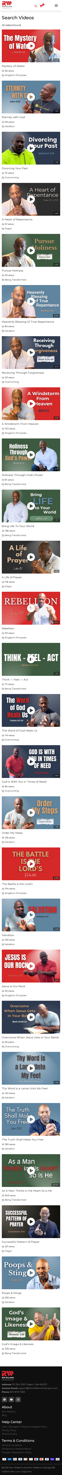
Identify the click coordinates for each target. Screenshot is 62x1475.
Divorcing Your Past (15, 168)
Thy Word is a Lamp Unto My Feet (25, 1088)
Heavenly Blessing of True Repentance (28, 321)
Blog (4, 1415)
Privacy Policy (9, 1430)
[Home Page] (7, 5)
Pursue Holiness (12, 270)
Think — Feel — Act (15, 679)
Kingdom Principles (15, 75)
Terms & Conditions (12, 1445)
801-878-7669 (17, 1392)
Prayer (8, 228)
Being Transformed (15, 279)
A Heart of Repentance (17, 219)
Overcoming (12, 177)
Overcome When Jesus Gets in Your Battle (30, 1037)
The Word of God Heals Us (19, 730)
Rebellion (8, 628)
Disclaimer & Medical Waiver (16, 1448)
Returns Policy (9, 1434)
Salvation (10, 126)
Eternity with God (13, 117)
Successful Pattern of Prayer (21, 1241)
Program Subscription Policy (17, 1452)
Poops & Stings (12, 1292)
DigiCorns (26, 1471)
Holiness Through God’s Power (22, 475)
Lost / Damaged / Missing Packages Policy (24, 1426)
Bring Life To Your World (18, 526)
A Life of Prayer (12, 577)
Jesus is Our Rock (13, 986)
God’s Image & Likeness (18, 1344)
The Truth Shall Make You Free (22, 1139)
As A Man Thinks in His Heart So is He (27, 1190)
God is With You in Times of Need (24, 781)
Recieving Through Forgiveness (23, 372)
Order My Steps (12, 832)
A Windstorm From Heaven (20, 423)
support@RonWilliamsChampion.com (38, 1388)
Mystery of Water (13, 66)
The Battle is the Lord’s (17, 884)
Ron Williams (8, 1411)
